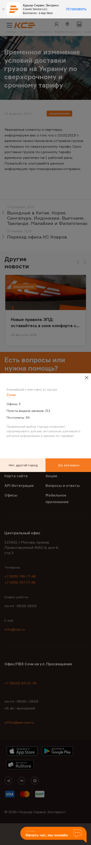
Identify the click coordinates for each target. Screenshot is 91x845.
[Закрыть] (3, 9)
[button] (53, 835)
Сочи (11, 395)
